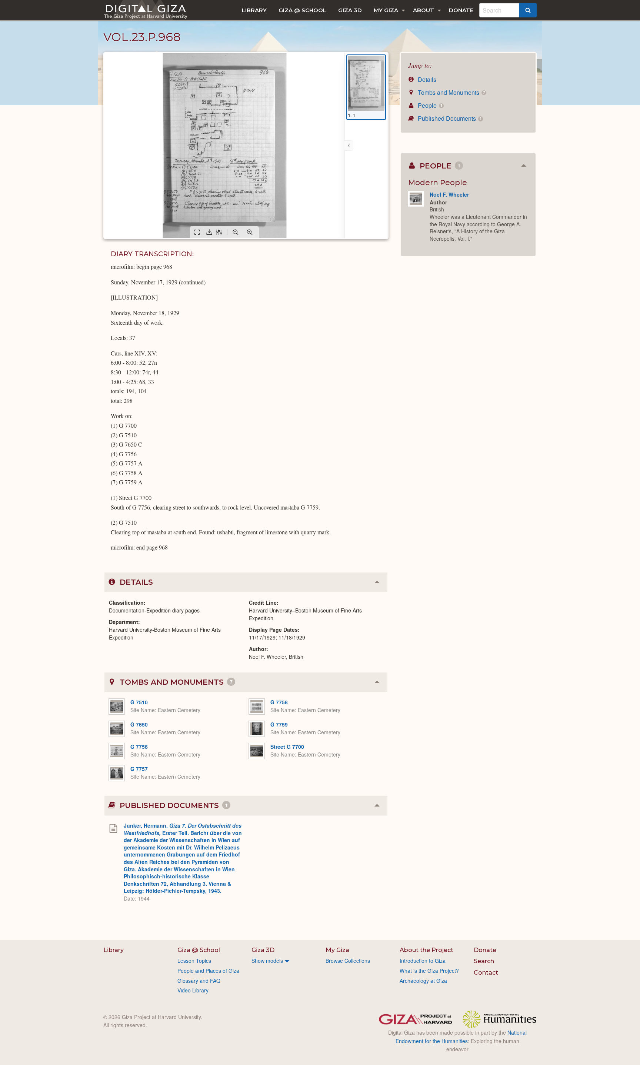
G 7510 (139, 702)
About (423, 10)
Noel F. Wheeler (449, 194)
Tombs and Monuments (450, 92)
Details (426, 79)
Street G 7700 (287, 746)
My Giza (386, 10)
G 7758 (279, 702)
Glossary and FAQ (198, 980)
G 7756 (139, 746)
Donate (461, 10)
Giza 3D (350, 10)
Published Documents (448, 118)
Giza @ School (302, 10)
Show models (267, 960)
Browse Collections (348, 960)
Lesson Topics (194, 960)
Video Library (193, 990)
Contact (486, 972)
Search (484, 961)
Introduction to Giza (423, 960)
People (429, 105)
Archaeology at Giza (423, 980)
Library (254, 10)
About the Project (426, 950)
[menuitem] (254, 10)
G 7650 (139, 724)
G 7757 (139, 768)
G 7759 (279, 724)
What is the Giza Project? (429, 970)
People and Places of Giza (208, 970)
